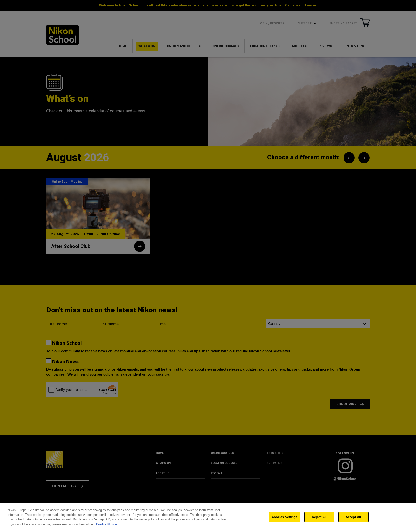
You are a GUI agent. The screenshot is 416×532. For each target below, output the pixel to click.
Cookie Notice (106, 524)
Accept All (353, 517)
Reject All (319, 517)
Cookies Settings (285, 517)
